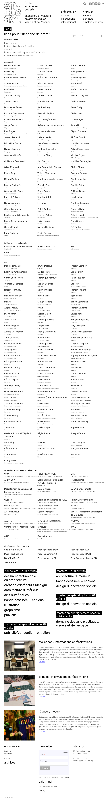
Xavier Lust (10, 428)
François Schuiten (13, 296)
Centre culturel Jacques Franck (19, 527)
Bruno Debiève (44, 266)
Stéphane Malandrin (47, 78)
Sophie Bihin (77, 272)
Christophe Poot (79, 102)
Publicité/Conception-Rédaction (27, 633)
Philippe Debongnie (14, 113)
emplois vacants (93, 22)
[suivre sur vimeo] (99, 4)
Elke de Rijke (77, 119)
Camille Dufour (78, 185)
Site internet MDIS (13, 550)
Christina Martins (46, 374)
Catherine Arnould (13, 356)
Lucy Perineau (11, 233)
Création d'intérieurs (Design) (25, 585)
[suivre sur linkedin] (96, 4)
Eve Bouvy (9, 72)
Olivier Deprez (44, 428)
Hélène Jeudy (44, 137)
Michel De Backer (13, 143)
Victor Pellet (10, 455)
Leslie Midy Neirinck (81, 398)
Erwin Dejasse (44, 233)
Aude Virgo (9, 443)
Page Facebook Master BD (84, 558)
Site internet (10, 562)
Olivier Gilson (77, 167)
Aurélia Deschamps (13, 332)
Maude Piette (43, 272)
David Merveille (44, 66)
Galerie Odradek (45, 512)
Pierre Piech (76, 386)
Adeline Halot (44, 422)
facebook (7, 751)
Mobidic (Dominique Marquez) (52, 398)
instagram (8, 753)
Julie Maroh (10, 320)
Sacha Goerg (44, 107)
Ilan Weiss (9, 89)
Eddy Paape (76, 296)
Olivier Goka (43, 380)
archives (88, 12)
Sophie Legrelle (45, 284)
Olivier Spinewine (12, 209)
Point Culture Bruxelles (82, 500)
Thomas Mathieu (79, 374)
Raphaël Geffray (12, 368)
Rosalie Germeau (12, 290)
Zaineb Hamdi (77, 215)
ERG (6, 252)
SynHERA (42, 527)
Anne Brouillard (45, 410)
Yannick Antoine (45, 197)
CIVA (6, 474)
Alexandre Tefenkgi (80, 422)
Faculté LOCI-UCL (46, 474)
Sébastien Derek (79, 415)
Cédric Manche (78, 179)
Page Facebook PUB (81, 554)
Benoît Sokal (43, 296)
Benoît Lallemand (79, 302)
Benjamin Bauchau (80, 320)
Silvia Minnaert (11, 167)
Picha (40, 308)
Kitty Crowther (78, 326)
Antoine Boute (78, 66)
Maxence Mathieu (46, 131)
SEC (73, 247)
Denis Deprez (44, 191)
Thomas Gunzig (12, 95)
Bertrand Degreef (79, 95)
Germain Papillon (45, 113)
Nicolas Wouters (12, 203)
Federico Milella (78, 362)
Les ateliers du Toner (47, 506)
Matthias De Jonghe (80, 161)
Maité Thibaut (44, 415)
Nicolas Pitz (76, 368)
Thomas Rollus (11, 338)
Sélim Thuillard (44, 290)
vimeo (6, 756)
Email (42, 754)
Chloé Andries (44, 209)
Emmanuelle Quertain (15, 78)
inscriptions (68, 19)
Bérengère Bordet (13, 362)
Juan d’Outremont (46, 332)
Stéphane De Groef (13, 191)
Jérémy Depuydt (12, 137)
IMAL (73, 527)
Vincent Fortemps (13, 410)
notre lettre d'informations (59, 777)
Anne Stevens (77, 221)
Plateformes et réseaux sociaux (19, 55)
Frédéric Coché (45, 455)
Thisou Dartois (11, 102)
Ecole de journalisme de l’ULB (52, 500)
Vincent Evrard (11, 84)
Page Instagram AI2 (47, 554)
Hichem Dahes (44, 215)
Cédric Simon (44, 314)
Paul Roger (9, 131)
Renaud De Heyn (12, 422)
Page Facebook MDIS (48, 550)
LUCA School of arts (81, 489)
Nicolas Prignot (78, 155)
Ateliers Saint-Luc (46, 247)
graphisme (12, 610)
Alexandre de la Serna (81, 338)
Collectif (75, 284)
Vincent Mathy (11, 415)
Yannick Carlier (44, 72)
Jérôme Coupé (78, 137)
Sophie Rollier (77, 428)
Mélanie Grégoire (79, 344)
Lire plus (42, 662)
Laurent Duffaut (45, 95)
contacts (88, 19)
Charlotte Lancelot (13, 119)
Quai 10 (8, 500)
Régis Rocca (43, 433)
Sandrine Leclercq (80, 203)
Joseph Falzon (78, 433)
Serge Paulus (10, 125)
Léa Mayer (42, 203)
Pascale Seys (43, 185)
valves (87, 15)
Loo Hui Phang (44, 155)
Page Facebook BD (13, 554)
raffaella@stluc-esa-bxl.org (83, 761)
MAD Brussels (44, 489)
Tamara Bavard (44, 386)
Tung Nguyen (10, 350)
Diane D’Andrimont (46, 368)
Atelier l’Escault (12, 512)
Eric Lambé (76, 84)
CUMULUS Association (49, 521)
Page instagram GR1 (47, 558)
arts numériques (16, 595)
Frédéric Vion (77, 380)
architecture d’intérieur (21, 590)
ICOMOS (75, 521)
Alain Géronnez (45, 350)
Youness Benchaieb (13, 284)
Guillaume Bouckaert (14, 161)
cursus (65, 15)
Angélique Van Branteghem (84, 356)
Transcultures (77, 480)
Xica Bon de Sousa (13, 404)
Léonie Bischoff (12, 374)
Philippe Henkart (79, 72)
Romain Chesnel (79, 308)
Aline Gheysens (78, 78)
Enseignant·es (11, 43)
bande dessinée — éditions (24, 600)
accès (75, 756)
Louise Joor (76, 314)
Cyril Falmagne (11, 326)
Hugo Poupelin (78, 278)
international (68, 22)
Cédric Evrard (11, 227)
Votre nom (43, 761)
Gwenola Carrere (79, 173)
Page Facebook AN (80, 550)
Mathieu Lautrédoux (47, 149)
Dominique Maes (45, 320)
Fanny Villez (10, 460)
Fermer (42, 773)
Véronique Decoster (80, 404)
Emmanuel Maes (45, 362)
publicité (10, 615)
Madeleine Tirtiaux (46, 356)
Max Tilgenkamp (12, 266)
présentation (68, 12)
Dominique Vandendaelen (50, 179)
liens (42, 790)
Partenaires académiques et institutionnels (24, 52)
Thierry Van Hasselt (47, 173)
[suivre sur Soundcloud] (103, 4)
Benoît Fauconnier (13, 344)
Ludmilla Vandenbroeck (16, 272)
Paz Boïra (75, 455)
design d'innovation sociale (76, 586)
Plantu (7, 302)
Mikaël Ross (43, 326)
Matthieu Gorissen (80, 143)
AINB (6, 536)
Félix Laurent (43, 221)
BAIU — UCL (45, 781)
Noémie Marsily (45, 102)
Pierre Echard (44, 89)
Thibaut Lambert (79, 266)
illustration (12, 605)
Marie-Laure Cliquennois (16, 215)
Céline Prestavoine (80, 149)
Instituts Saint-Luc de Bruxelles (19, 46)
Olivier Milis (43, 404)
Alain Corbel (10, 398)
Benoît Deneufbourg (81, 350)
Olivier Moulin (77, 113)
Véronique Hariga (12, 386)
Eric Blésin (76, 410)
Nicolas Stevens (12, 149)
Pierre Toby (9, 173)
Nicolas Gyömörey (46, 119)
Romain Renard (78, 290)
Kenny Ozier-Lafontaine (15, 221)
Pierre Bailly (76, 107)
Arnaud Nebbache (46, 392)
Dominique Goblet (13, 107)
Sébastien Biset (45, 84)
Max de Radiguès (12, 185)
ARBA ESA (9, 480)
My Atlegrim (10, 314)
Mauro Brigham (78, 443)
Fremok (41, 443)
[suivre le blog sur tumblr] (93, 4)
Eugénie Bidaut (78, 209)
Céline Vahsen (11, 449)
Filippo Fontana (78, 131)
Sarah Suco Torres (13, 278)
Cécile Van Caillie (79, 392)
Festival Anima (44, 536)
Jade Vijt (75, 125)
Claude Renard (44, 302)
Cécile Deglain (11, 380)
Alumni (8, 49)
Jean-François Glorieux (49, 143)
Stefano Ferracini (79, 89)
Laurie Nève (76, 197)
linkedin (7, 758)
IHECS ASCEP (11, 506)
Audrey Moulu (11, 308)
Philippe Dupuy (78, 191)
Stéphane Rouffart (13, 155)
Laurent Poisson (12, 197)
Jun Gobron (43, 161)
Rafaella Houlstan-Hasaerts (50, 125)
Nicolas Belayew (12, 66)
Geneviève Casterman (81, 332)
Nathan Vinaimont (46, 449)
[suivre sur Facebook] (90, 4)
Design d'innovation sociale (76, 604)
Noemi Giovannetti (13, 392)
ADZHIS (8, 521)
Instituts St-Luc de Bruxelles (18, 247)
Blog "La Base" (11, 558)
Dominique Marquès (47, 278)
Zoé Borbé (76, 227)
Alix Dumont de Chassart (49, 167)
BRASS (74, 506)
